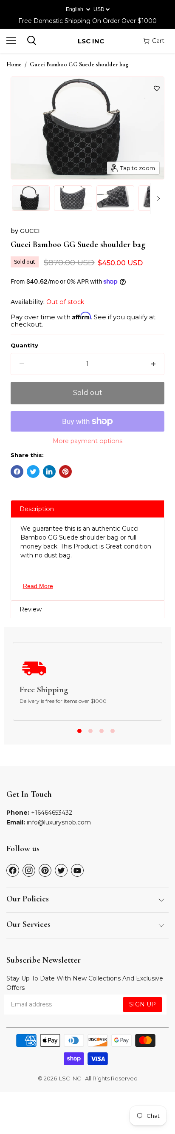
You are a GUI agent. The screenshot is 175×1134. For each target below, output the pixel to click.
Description (37, 509)
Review (31, 609)
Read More (38, 586)
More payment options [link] (87, 441)
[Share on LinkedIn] (49, 471)
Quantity (24, 345)
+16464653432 (51, 812)
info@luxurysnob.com (59, 822)
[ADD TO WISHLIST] (156, 88)
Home (14, 64)
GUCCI (30, 231)
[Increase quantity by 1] (153, 364)
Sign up (142, 1004)
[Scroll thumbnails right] (157, 198)
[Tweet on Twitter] (33, 471)
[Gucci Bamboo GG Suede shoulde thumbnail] (31, 198)
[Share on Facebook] (17, 471)
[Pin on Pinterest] (65, 471)
